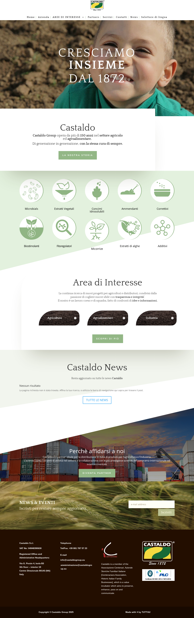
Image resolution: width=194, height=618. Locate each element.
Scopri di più (107, 338)
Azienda (43, 17)
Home (31, 17)
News (134, 17)
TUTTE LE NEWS (97, 400)
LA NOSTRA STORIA (77, 155)
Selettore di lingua (154, 17)
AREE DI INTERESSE (67, 17)
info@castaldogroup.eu (72, 560)
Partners (93, 17)
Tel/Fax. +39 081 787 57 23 (73, 548)
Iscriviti (166, 512)
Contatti (121, 17)
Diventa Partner (97, 473)
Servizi (108, 17)
